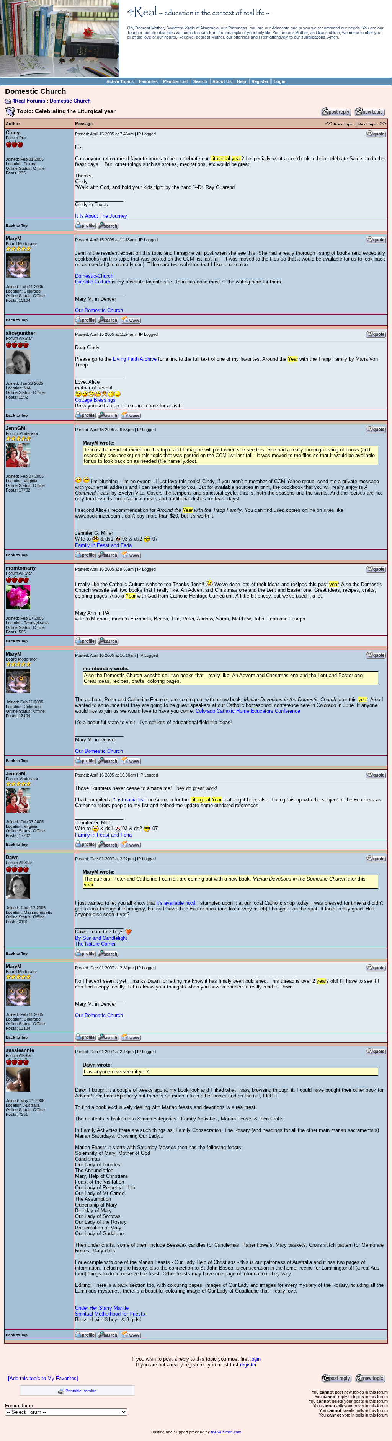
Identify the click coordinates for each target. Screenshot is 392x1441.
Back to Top (17, 225)
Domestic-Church (94, 276)
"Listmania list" (130, 800)
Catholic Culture (92, 282)
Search (200, 81)
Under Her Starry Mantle (102, 1308)
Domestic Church (70, 101)
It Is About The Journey (101, 216)
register (248, 1365)
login (255, 1359)
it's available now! (176, 903)
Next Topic (368, 124)
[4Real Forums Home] (59, 75)
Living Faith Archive (135, 359)
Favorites (148, 81)
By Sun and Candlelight (101, 938)
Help (241, 81)
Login (280, 81)
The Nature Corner (95, 944)
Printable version (80, 1391)
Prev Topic (344, 124)
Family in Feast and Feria (103, 545)
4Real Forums (28, 101)
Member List (175, 81)
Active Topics (120, 81)
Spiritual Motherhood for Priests (110, 1314)
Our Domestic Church (99, 310)
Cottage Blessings (95, 400)
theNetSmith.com (226, 1432)
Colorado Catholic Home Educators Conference (248, 711)
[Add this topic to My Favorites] (43, 1378)
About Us (222, 81)
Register (260, 81)
